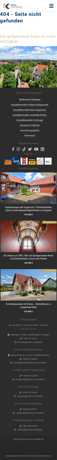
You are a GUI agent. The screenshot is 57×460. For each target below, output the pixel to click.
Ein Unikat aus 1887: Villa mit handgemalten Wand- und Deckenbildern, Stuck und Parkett (28, 257)
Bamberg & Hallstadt (29, 125)
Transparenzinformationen (16, 456)
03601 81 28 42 (30, 338)
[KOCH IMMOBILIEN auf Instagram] (18, 150)
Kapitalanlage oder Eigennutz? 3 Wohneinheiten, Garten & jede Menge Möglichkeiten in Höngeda (28, 209)
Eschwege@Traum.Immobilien (30, 396)
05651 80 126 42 (30, 392)
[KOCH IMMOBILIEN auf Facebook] (13, 150)
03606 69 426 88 (30, 376)
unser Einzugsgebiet (29, 130)
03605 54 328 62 (30, 359)
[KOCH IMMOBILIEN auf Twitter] (30, 150)
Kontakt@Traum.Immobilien (30, 342)
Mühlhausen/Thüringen (29, 99)
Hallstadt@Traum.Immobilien (30, 430)
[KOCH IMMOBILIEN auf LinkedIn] (43, 150)
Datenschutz (46, 456)
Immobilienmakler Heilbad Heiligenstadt (29, 105)
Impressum (34, 456)
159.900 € (28, 214)
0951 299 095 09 (30, 426)
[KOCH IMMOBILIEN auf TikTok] (24, 150)
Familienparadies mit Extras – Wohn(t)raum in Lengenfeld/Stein (28, 305)
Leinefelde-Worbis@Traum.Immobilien (30, 363)
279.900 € (28, 311)
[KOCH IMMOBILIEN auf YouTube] (37, 150)
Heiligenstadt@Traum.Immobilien (30, 379)
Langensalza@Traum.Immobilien (30, 413)
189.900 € (28, 263)
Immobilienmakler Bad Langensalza (29, 110)
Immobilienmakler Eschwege (29, 120)
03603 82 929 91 (30, 409)
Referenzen (29, 135)
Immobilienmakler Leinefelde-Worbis (30, 115)
